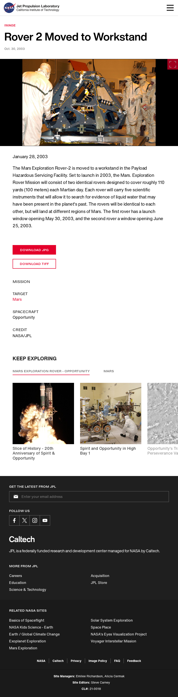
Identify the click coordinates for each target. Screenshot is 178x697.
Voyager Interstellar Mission (113, 641)
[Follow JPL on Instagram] (35, 520)
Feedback (134, 660)
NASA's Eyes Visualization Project (119, 634)
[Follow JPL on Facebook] (14, 520)
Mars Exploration (23, 648)
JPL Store (99, 582)
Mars (17, 299)
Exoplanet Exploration (27, 641)
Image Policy (98, 660)
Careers (15, 575)
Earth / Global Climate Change (34, 634)
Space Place (101, 627)
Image (10, 25)
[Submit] (15, 496)
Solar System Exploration (112, 620)
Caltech (58, 660)
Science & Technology (27, 589)
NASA (41, 660)
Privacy (76, 660)
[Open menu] (170, 8)
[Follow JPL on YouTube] (45, 520)
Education (17, 582)
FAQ (117, 660)
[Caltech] (22, 539)
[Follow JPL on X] (24, 520)
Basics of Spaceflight (26, 620)
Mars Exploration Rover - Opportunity (51, 371)
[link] (89, 102)
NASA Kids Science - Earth (31, 627)
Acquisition (100, 575)
